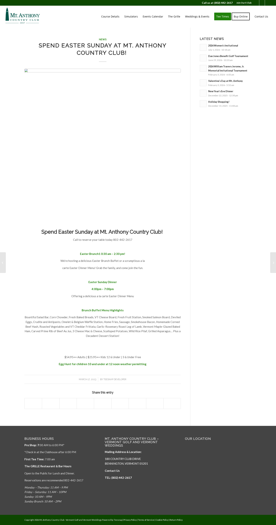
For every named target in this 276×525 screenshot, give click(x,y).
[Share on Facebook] (33, 403)
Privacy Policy (130, 520)
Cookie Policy (162, 520)
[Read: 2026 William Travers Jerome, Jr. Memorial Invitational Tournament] (203, 68)
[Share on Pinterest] (85, 403)
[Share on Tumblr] (120, 403)
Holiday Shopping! (218, 101)
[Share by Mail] (172, 403)
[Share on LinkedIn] (102, 403)
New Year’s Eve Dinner (220, 91)
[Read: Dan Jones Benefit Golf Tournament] (203, 58)
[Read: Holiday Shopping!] (203, 103)
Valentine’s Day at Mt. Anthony (225, 80)
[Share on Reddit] (154, 403)
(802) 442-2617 (223, 2)
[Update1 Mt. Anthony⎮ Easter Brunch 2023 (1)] (102, 147)
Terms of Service (146, 520)
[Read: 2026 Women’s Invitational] (203, 47)
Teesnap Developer (114, 379)
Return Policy (176, 520)
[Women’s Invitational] (273, 262)
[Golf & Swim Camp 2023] (3, 262)
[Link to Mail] (262, 3)
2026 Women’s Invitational (223, 45)
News (102, 39)
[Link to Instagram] (268, 3)
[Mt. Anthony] (28, 16)
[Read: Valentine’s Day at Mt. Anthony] (203, 82)
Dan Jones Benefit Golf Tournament (228, 56)
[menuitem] (243, 3)
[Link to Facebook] (256, 3)
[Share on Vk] (137, 403)
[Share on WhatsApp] (68, 403)
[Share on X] (50, 403)
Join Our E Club (244, 3)
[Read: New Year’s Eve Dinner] (203, 93)
